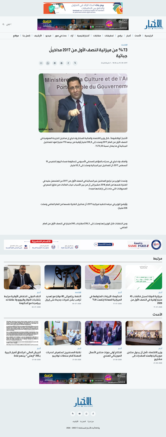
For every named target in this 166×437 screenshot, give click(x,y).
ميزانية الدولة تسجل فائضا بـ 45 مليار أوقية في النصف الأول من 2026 (146, 300)
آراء (71, 36)
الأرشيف (38, 36)
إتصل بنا (26, 36)
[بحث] (3, 24)
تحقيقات (109, 36)
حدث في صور (61, 36)
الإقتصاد (124, 45)
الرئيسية (149, 36)
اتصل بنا (83, 421)
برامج (120, 36)
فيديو (48, 36)
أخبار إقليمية (83, 36)
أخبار (128, 36)
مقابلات (97, 36)
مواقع (16, 36)
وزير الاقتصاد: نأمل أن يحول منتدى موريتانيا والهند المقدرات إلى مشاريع (144, 356)
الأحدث (138, 36)
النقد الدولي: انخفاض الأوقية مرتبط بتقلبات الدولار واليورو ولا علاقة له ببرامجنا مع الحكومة (22, 300)
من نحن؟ (91, 421)
